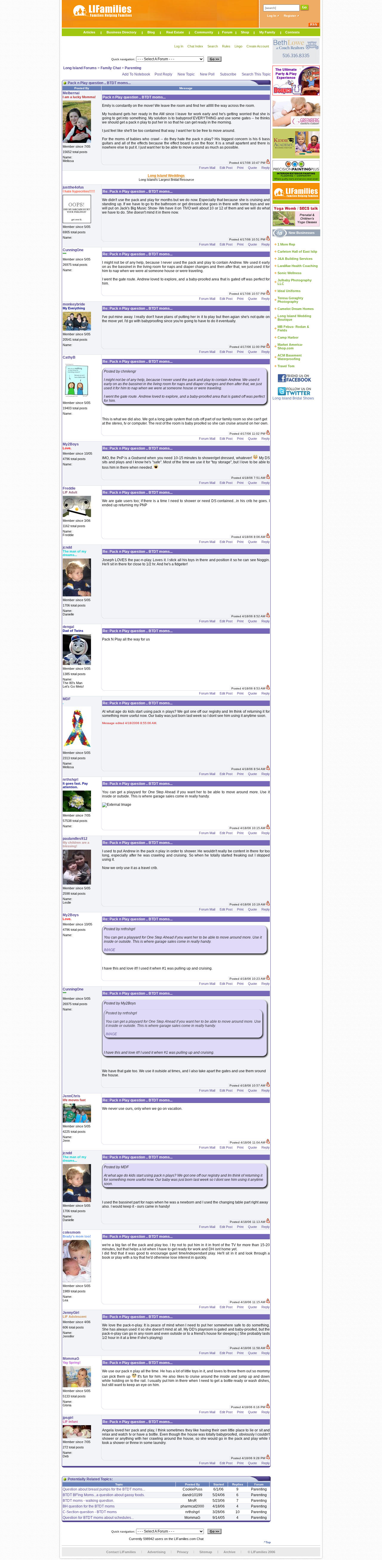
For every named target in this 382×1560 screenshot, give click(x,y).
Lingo (238, 46)
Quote (252, 167)
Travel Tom (286, 366)
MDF (66, 699)
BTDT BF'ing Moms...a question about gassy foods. (104, 1495)
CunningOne (73, 250)
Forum (227, 32)
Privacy (182, 1552)
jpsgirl (68, 1418)
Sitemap (205, 1552)
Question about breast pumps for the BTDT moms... (104, 1489)
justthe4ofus (73, 187)
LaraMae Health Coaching (298, 266)
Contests (292, 32)
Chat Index (195, 46)
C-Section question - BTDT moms (90, 1512)
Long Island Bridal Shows (293, 398)
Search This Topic (256, 74)
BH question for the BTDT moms (89, 1506)
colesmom (72, 1232)
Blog (151, 32)
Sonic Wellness (289, 273)
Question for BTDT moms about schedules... (98, 1518)
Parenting (133, 68)
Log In (272, 15)
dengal (68, 627)
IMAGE (109, 950)
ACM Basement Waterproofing (290, 357)
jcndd (67, 547)
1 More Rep (286, 244)
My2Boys (71, 444)
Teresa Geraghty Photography (290, 299)
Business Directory (121, 32)
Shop (245, 32)
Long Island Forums (80, 68)
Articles (89, 32)
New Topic (186, 74)
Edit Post (226, 167)
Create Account (258, 46)
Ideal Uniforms (289, 291)
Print (240, 167)
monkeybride (74, 304)
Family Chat (111, 68)
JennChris (71, 1096)
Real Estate (175, 32)
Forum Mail (207, 167)
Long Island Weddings (166, 176)
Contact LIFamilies (121, 1552)
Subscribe (228, 74)
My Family (267, 32)
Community (204, 32)
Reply (265, 167)
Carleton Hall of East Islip (297, 251)
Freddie (69, 488)
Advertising (156, 1552)
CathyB (69, 357)
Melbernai (71, 93)
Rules (226, 46)
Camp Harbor (288, 337)
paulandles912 (75, 839)
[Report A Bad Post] (268, 162)
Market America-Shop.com (290, 346)
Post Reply (163, 74)
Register (290, 15)
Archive (229, 1552)
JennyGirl (71, 1313)
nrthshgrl (70, 779)
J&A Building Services (295, 258)
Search (212, 46)
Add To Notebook (136, 74)
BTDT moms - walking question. (88, 1501)
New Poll (207, 74)
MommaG (71, 1359)
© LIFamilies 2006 (261, 1552)
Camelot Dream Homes (296, 309)
